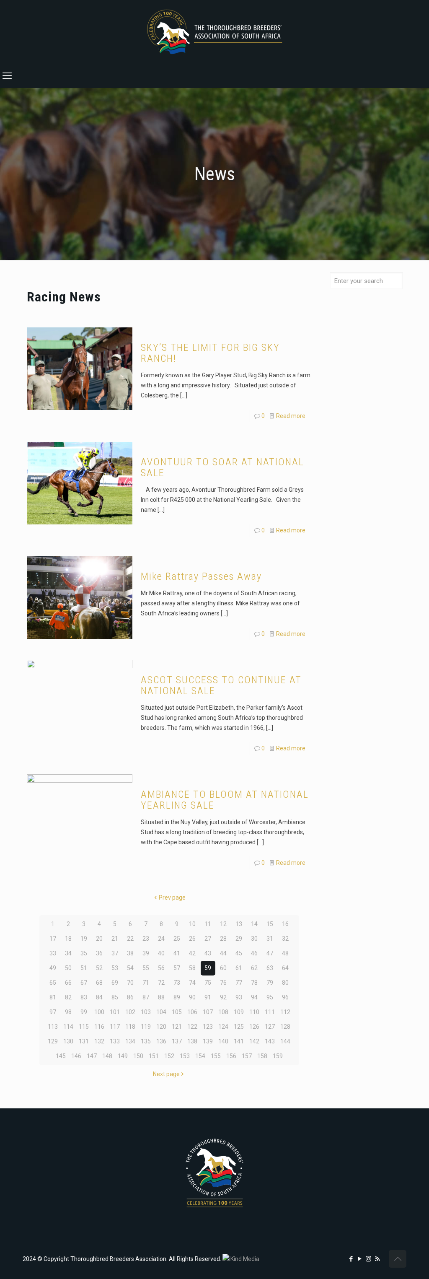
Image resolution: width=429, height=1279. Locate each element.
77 (238, 982)
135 (146, 1041)
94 (254, 997)
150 (138, 1056)
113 (53, 1026)
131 (84, 1041)
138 (192, 1041)
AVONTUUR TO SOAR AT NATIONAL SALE (222, 467)
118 (130, 1026)
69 (114, 982)
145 (61, 1056)
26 (192, 938)
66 (68, 982)
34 (68, 953)
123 (208, 1026)
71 (145, 982)
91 (207, 997)
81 (52, 997)
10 (192, 924)
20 (99, 938)
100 (99, 1012)
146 (76, 1056)
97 (52, 1012)
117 (115, 1026)
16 (285, 924)
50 (68, 968)
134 (130, 1041)
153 (185, 1056)
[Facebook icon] (351, 1259)
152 (169, 1056)
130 (68, 1041)
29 (238, 938)
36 (99, 953)
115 (84, 1026)
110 (254, 1012)
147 (92, 1056)
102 (130, 1012)
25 (176, 938)
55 (145, 968)
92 (223, 997)
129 (53, 1041)
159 (278, 1056)
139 (208, 1041)
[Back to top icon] (397, 1259)
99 (83, 1012)
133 (115, 1041)
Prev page (172, 897)
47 (269, 953)
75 (207, 982)
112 (285, 1012)
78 (254, 982)
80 (285, 982)
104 (161, 1012)
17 (52, 938)
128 (285, 1026)
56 (161, 968)
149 (123, 1056)
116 (99, 1026)
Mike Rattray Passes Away (201, 576)
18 (68, 938)
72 (161, 982)
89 (176, 997)
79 (269, 982)
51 (83, 968)
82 (68, 997)
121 (177, 1026)
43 (207, 953)
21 (114, 938)
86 (130, 997)
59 (207, 968)
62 (254, 968)
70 (130, 982)
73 (176, 982)
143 (270, 1041)
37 (114, 953)
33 (52, 953)
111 (270, 1012)
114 (68, 1026)
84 (99, 997)
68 (99, 982)
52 (99, 968)
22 (130, 938)
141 (239, 1041)
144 (285, 1041)
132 (99, 1041)
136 (161, 1041)
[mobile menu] (7, 76)
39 (145, 953)
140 (223, 1041)
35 (83, 953)
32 (285, 938)
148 (107, 1056)
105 (177, 1012)
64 (285, 968)
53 (114, 968)
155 (216, 1056)
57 (176, 968)
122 (192, 1026)
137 (177, 1041)
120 (161, 1026)
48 (285, 953)
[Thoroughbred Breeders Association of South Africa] (214, 32)
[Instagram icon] (368, 1259)
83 (83, 997)
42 (192, 953)
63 (269, 968)
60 (223, 968)
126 (254, 1026)
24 (161, 938)
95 (269, 997)
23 (145, 938)
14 (254, 924)
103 (146, 1012)
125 (239, 1026)
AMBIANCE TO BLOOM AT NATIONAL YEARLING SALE (225, 800)
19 (83, 938)
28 (223, 938)
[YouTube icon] (360, 1259)
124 (223, 1026)
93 (238, 997)
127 (270, 1026)
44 (223, 953)
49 (52, 968)
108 (223, 1012)
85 (114, 997)
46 (254, 953)
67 (83, 982)
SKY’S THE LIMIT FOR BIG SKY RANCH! (210, 353)
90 (192, 997)
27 (207, 938)
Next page (166, 1074)
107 (208, 1012)
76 (223, 982)
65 (52, 982)
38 (130, 953)
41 (176, 953)
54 (130, 968)
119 (146, 1026)
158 (262, 1056)
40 (161, 953)
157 (247, 1056)
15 (269, 924)
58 (192, 968)
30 (254, 938)
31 (269, 938)
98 (68, 1012)
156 (231, 1056)
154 (200, 1056)
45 (238, 953)
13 (238, 924)
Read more (290, 415)
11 (207, 924)
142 (254, 1041)
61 (238, 968)
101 (115, 1012)
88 (161, 997)
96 (285, 997)
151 (154, 1056)
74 (192, 982)
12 (223, 924)
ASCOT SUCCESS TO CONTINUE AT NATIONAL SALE (221, 685)
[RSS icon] (377, 1259)
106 (192, 1012)
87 (145, 997)
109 (239, 1012)
